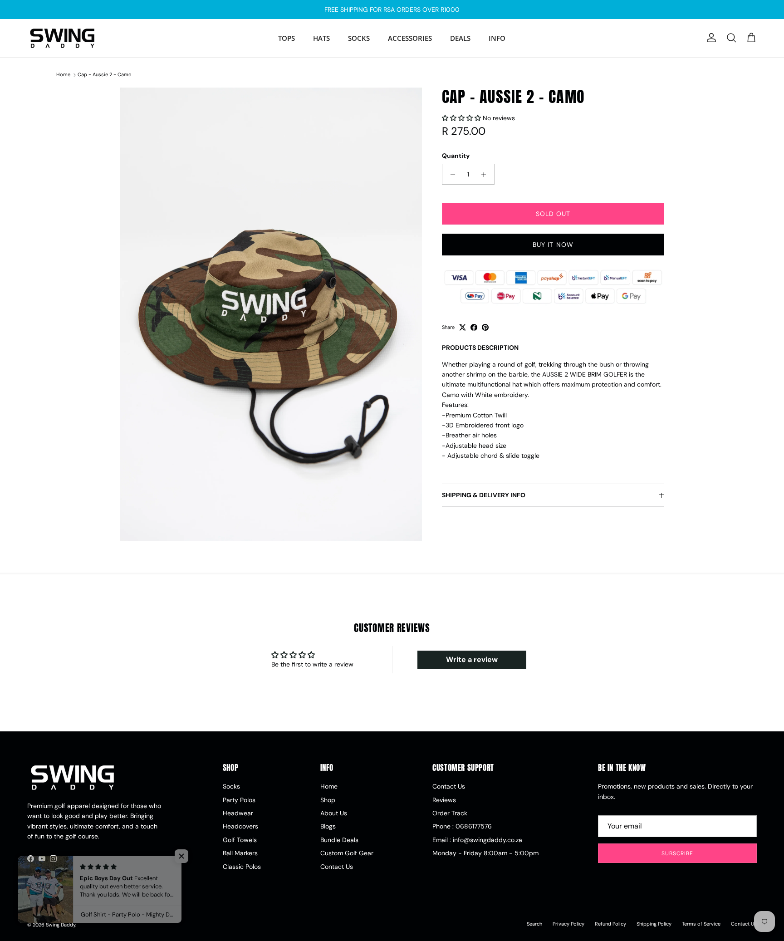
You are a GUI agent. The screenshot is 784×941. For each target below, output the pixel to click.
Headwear (238, 813)
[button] (462, 118)
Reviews (444, 800)
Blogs (328, 826)
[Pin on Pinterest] (485, 327)
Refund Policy (610, 924)
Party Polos (239, 800)
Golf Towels (240, 840)
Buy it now (553, 245)
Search (534, 924)
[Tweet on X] (462, 327)
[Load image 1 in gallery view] (271, 314)
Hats (321, 38)
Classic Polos (242, 867)
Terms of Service (701, 924)
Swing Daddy (60, 924)
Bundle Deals (339, 840)
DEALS (460, 38)
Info (497, 38)
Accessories (410, 38)
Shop (327, 800)
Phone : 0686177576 (462, 826)
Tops (286, 38)
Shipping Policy (654, 924)
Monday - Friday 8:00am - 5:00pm (485, 853)
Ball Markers (240, 853)
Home (63, 75)
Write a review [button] (472, 659)
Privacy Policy (568, 924)
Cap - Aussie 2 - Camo (105, 75)
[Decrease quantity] (450, 175)
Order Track (449, 813)
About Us (333, 813)
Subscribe (678, 853)
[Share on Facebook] (473, 327)
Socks (359, 38)
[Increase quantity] (486, 175)
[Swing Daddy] (62, 38)
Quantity (456, 156)
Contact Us (336, 867)
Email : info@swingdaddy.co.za (477, 840)
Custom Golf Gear (346, 853)
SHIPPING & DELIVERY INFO (483, 495)
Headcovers (240, 826)
